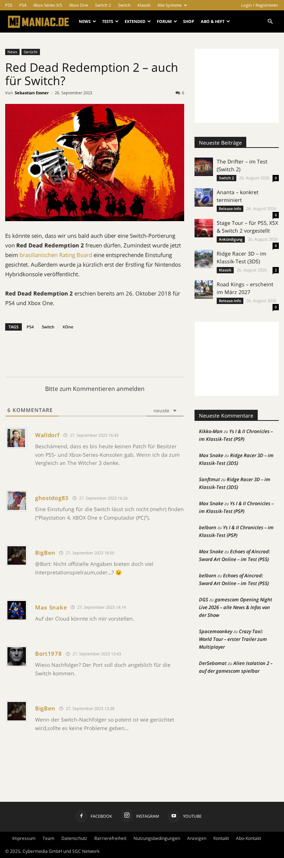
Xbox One (78, 5)
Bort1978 (48, 653)
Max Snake (51, 607)
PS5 (8, 5)
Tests (107, 21)
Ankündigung (231, 239)
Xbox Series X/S (47, 5)
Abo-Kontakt (248, 838)
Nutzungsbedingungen (156, 838)
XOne (67, 327)
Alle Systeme (170, 5)
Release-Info (230, 208)
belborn (207, 527)
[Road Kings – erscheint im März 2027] (204, 289)
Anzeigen (196, 838)
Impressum (24, 838)
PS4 (22, 5)
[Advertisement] (237, 86)
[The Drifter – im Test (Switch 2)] (204, 167)
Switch (124, 5)
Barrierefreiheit (110, 838)
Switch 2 (103, 5)
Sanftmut (209, 479)
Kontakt (221, 838)
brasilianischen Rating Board (56, 255)
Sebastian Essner (32, 92)
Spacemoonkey (215, 631)
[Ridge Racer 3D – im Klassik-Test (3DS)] (204, 259)
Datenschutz (74, 838)
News (85, 21)
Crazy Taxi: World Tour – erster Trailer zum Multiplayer (233, 639)
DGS (203, 599)
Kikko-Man (211, 431)
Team (48, 838)
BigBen (45, 552)
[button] (270, 21)
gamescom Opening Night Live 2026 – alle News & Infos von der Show (235, 607)
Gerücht (31, 51)
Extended (135, 21)
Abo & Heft (212, 21)
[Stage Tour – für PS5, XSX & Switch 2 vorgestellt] (204, 228)
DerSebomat (213, 663)
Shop (188, 21)
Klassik (144, 5)
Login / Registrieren (259, 5)
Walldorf (47, 435)
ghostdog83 (52, 497)
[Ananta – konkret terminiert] (204, 197)
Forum (164, 21)
